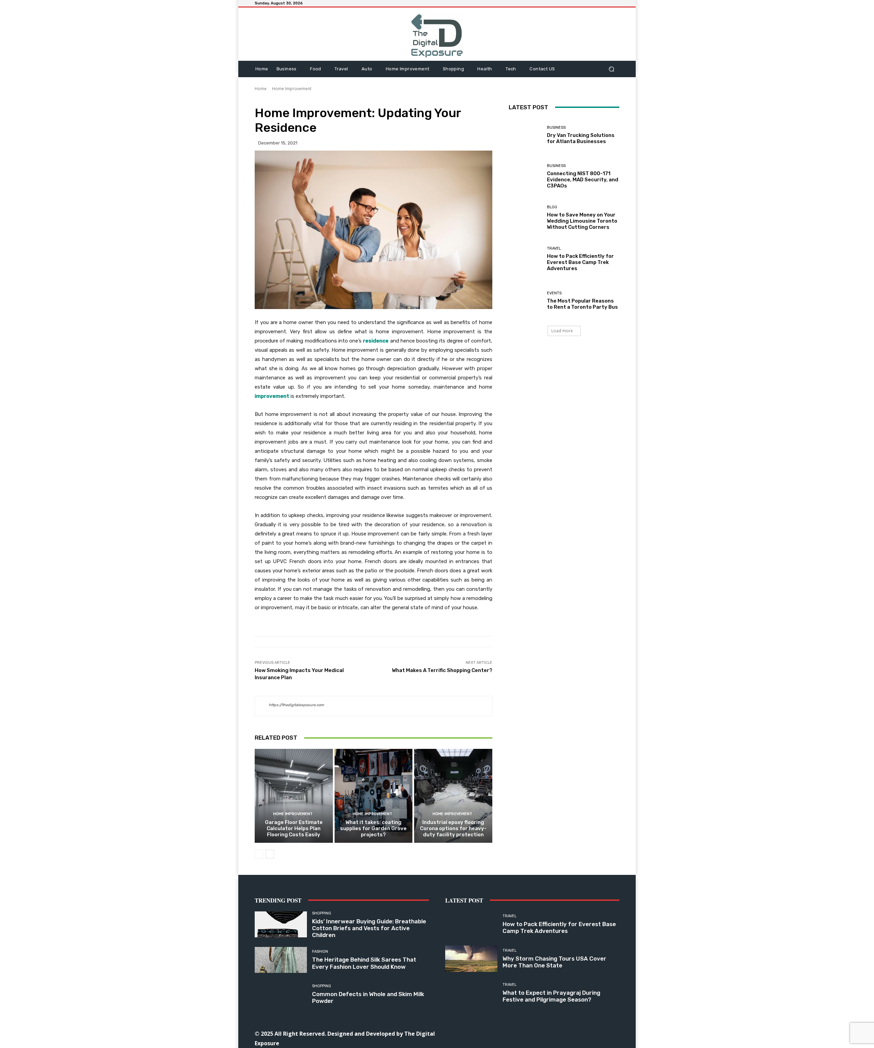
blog (552, 207)
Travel (554, 248)
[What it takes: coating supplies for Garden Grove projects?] (374, 795)
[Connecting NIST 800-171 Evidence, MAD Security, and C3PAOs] (525, 176)
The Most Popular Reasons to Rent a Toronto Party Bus (582, 304)
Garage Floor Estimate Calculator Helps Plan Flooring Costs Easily (294, 828)
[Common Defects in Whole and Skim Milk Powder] (281, 994)
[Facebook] (502, 1033)
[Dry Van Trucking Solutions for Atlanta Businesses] (525, 135)
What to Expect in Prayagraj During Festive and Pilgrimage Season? (551, 996)
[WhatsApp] (579, 1033)
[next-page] (270, 854)
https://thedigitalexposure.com (296, 705)
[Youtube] (594, 1033)
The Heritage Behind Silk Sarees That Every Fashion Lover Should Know (364, 963)
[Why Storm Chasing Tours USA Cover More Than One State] (471, 959)
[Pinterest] (548, 1033)
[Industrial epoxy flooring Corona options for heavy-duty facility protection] (453, 795)
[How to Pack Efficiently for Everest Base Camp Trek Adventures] (525, 259)
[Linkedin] (533, 1033)
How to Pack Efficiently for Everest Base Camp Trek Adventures (580, 262)
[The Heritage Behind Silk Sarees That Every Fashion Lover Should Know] (281, 960)
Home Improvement (291, 89)
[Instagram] (517, 1033)
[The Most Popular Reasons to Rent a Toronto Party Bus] (525, 300)
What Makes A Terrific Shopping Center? (442, 670)
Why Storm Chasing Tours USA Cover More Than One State (554, 962)
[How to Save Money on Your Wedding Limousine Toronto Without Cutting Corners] (525, 217)
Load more (562, 331)
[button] (611, 69)
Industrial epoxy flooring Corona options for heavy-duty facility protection (453, 828)
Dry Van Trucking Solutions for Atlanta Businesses (581, 138)
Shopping (321, 913)
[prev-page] (259, 854)
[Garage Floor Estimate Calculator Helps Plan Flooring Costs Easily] (294, 795)
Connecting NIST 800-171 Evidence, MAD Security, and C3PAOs (582, 179)
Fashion (320, 951)
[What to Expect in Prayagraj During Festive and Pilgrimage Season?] (471, 993)
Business (556, 127)
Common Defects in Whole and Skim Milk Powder (368, 997)
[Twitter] (563, 1033)
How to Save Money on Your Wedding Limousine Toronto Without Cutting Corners (582, 221)
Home (261, 89)
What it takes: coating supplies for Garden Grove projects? (373, 828)
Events (554, 293)
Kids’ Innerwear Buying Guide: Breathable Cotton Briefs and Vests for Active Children (369, 928)
